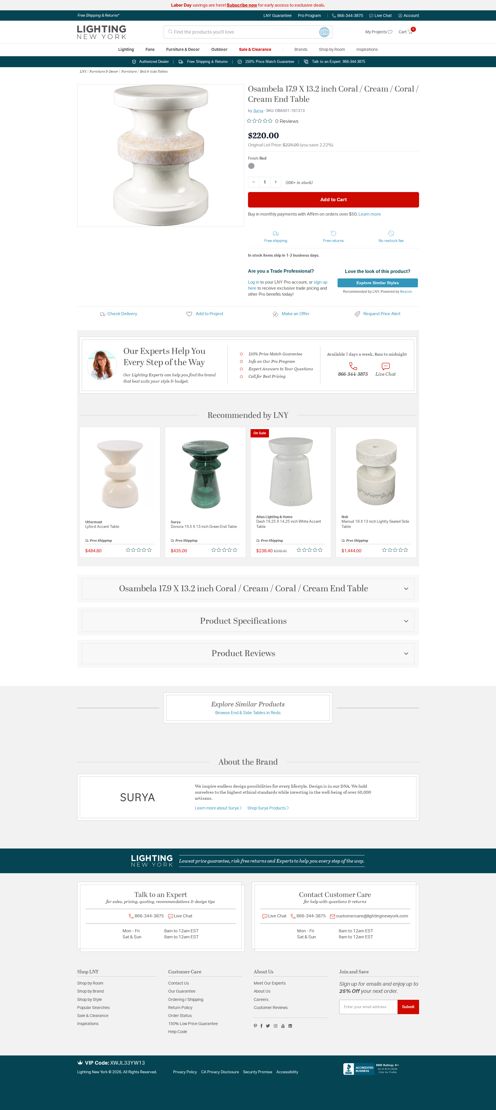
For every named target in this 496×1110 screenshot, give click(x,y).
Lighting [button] (126, 50)
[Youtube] (283, 1026)
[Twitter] (268, 1026)
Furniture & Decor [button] (183, 50)
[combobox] (248, 32)
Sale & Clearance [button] (255, 50)
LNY (83, 71)
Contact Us (178, 983)
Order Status (180, 1016)
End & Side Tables (154, 71)
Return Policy (180, 1008)
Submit (408, 1007)
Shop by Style (89, 1000)
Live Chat (383, 16)
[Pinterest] (255, 1026)
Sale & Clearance (92, 1016)
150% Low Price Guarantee (193, 1024)
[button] (408, 16)
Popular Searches (93, 1008)
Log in (253, 282)
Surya (258, 111)
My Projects (376, 32)
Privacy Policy (185, 1072)
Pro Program (309, 16)
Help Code (177, 1032)
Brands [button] (300, 50)
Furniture (129, 71)
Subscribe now (242, 5)
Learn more (370, 214)
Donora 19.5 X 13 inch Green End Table (204, 527)
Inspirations (87, 1024)
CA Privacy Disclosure (220, 1072)
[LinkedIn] (290, 1026)
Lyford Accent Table (102, 527)
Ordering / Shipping (185, 1000)
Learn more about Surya (217, 808)
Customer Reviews (271, 1008)
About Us (262, 991)
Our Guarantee (181, 991)
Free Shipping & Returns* (98, 15)
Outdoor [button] (219, 50)
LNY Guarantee (278, 16)
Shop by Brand (90, 991)
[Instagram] (276, 1026)
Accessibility (287, 1072)
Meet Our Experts (270, 983)
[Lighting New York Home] (101, 32)
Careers (261, 1000)
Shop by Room (90, 983)
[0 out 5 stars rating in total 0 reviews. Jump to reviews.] (140, 550)
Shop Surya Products (267, 808)
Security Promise (257, 1072)
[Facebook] (261, 1026)
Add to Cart (333, 199)
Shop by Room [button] (332, 50)
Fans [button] (150, 50)
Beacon (406, 292)
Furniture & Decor (104, 71)
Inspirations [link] (367, 50)
